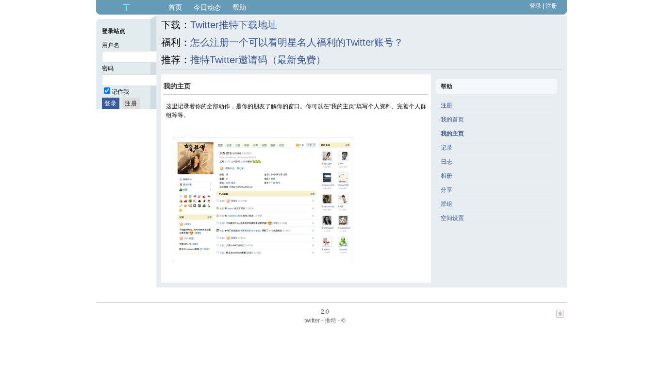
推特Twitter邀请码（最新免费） (258, 59)
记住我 (120, 91)
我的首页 (452, 119)
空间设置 (452, 218)
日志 (446, 161)
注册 (551, 5)
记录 (446, 147)
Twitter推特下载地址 (233, 24)
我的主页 (452, 133)
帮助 (239, 7)
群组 (446, 204)
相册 (446, 175)
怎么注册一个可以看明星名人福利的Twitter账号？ (296, 42)
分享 (446, 189)
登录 (535, 5)
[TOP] (560, 318)
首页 (175, 7)
